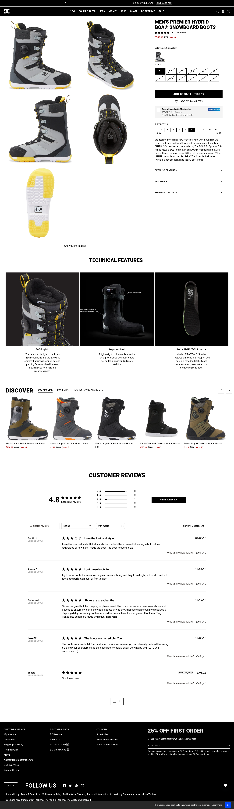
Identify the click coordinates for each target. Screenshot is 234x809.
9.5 (214, 71)
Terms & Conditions (197, 751)
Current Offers (11, 770)
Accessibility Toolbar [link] (145, 794)
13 (214, 78)
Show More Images (75, 245)
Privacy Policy (161, 754)
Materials (161, 181)
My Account (10, 734)
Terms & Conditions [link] (30, 794)
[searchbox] (44, 526)
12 (203, 78)
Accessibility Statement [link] (122, 794)
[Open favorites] (225, 785)
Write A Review (169, 499)
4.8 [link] (171, 33)
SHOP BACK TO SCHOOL (128, 3)
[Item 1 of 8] (28, 419)
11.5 (192, 78)
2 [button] (119, 701)
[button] (116, 492)
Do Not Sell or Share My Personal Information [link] (85, 794)
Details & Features (166, 170)
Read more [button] (111, 617)
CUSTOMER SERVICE (14, 729)
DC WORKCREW (59, 744)
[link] (64, 785)
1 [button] (114, 701)
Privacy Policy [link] (12, 794)
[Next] (169, 3)
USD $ (10, 785)
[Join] (226, 745)
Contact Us (9, 739)
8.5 (192, 71)
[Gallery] (28, 419)
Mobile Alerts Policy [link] (52, 794)
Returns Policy (11, 749)
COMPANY (101, 729)
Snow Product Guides (107, 744)
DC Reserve (56, 734)
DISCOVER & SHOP (59, 729)
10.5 (171, 78)
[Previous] (65, 3)
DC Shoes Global (59, 749)
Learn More (217, 805)
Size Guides (102, 734)
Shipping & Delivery (13, 744)
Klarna (7, 755)
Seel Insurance (11, 765)
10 (160, 78)
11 (181, 78)
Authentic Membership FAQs (18, 760)
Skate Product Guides (107, 739)
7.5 (170, 71)
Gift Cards (55, 739)
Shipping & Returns (166, 192)
